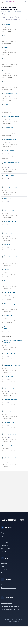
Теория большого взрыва (12, 399)
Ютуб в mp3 (4, 542)
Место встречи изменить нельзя (12, 257)
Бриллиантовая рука (10, 93)
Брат (5, 70)
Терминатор (8, 411)
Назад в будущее (9, 292)
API (2, 539)
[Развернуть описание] (26, 20)
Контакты (4, 563)
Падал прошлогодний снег (12, 365)
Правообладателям (6, 603)
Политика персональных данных (10, 609)
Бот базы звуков (5, 548)
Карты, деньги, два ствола (12, 187)
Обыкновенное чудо (10, 304)
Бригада (6, 82)
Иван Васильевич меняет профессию (12, 163)
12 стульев (7, 24)
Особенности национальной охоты (13, 327)
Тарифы (3, 551)
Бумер (6, 104)
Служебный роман (10, 376)
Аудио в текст (5, 536)
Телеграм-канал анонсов (8, 588)
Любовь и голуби (9, 233)
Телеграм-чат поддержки (8, 585)
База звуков (4, 545)
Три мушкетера (9, 422)
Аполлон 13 (7, 36)
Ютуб (2, 591)
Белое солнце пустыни (11, 59)
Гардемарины (8, 127)
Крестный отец (9, 210)
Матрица (7, 244)
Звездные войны (9, 150)
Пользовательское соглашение (10, 606)
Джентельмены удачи (11, 139)
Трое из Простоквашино (11, 434)
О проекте (4, 566)
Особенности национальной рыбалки (13, 341)
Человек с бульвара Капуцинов (10, 458)
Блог (2, 573)
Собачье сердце (9, 388)
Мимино (6, 269)
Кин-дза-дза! (8, 198)
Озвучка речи (5, 533)
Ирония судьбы (9, 175)
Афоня (6, 47)
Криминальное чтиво (10, 221)
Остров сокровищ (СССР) (12, 353)
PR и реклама (5, 570)
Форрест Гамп (8, 445)
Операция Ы (8, 315)
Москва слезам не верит (11, 281)
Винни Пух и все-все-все (11, 116)
